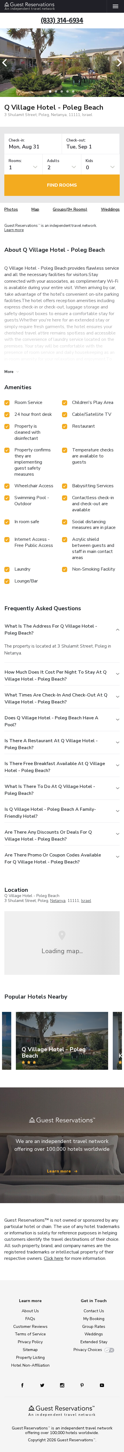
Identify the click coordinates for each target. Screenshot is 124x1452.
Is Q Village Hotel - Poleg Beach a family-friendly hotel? (50, 812)
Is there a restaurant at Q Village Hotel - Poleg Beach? (51, 744)
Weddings (110, 209)
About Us (30, 1311)
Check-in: (17, 140)
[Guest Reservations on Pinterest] (83, 1385)
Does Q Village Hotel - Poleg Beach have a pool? (51, 721)
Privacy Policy (30, 1342)
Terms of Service (30, 1334)
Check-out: (76, 140)
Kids (89, 161)
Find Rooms (62, 185)
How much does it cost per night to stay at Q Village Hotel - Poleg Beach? (56, 675)
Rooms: (15, 161)
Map (35, 209)
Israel (86, 900)
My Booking (93, 1318)
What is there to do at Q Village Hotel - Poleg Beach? (50, 790)
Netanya (57, 900)
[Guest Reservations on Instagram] (63, 1385)
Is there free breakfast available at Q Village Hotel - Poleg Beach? (55, 767)
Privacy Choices (88, 1349)
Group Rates (93, 1326)
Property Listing (30, 1357)
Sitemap (30, 1349)
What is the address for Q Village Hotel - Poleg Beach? (51, 629)
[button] (6, 62)
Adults (53, 161)
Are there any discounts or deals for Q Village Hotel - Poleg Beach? (48, 835)
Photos (11, 209)
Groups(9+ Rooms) (70, 209)
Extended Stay (93, 1342)
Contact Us (94, 1311)
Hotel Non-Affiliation (30, 1365)
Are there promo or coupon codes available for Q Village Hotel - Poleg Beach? (53, 858)
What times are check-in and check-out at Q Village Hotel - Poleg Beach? (56, 698)
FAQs (30, 1318)
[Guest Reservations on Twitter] (43, 1385)
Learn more (14, 230)
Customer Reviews (30, 1326)
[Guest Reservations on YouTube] (100, 1385)
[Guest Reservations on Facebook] (25, 1385)
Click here (53, 1258)
